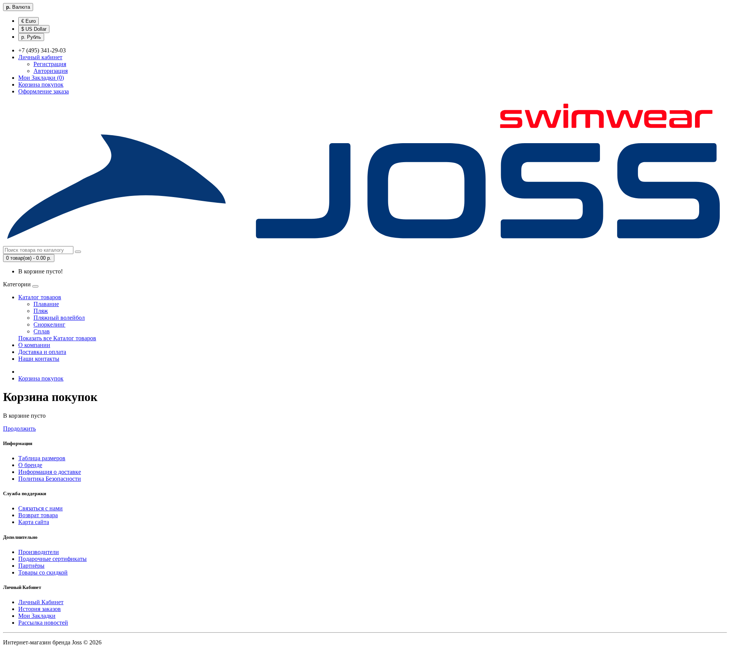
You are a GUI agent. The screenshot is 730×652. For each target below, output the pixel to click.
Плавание (46, 304)
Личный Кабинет (40, 602)
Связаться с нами (40, 508)
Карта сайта (33, 522)
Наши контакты (38, 358)
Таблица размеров (41, 458)
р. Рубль (31, 37)
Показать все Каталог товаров (57, 338)
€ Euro (28, 21)
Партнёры (31, 565)
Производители (38, 552)
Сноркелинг (49, 324)
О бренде (30, 465)
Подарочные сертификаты (52, 559)
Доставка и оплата (42, 352)
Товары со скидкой (43, 572)
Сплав (41, 331)
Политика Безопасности (49, 478)
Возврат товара (38, 515)
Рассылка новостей (43, 622)
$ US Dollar (33, 29)
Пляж (40, 311)
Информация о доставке (49, 472)
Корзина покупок (40, 378)
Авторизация (50, 71)
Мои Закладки (37, 616)
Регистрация (49, 64)
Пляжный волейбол (59, 317)
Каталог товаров (39, 297)
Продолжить (19, 428)
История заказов (39, 609)
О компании (34, 345)
